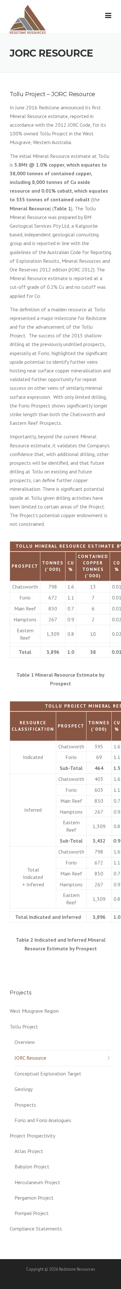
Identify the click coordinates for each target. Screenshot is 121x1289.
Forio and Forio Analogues (43, 1120)
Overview (25, 1042)
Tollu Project (24, 1026)
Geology (24, 1089)
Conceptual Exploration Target (48, 1073)
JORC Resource (30, 1058)
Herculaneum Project (37, 1182)
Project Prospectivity (32, 1135)
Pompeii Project (32, 1213)
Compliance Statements (36, 1228)
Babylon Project (32, 1166)
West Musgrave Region (34, 1011)
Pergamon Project (34, 1197)
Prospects (25, 1105)
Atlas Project (29, 1151)
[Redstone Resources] (27, 18)
